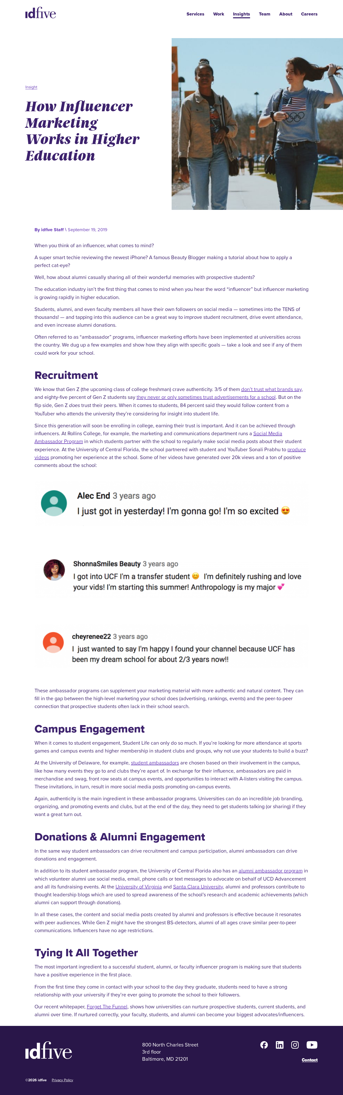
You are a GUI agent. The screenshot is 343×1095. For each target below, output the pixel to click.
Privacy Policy (62, 1080)
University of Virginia (139, 886)
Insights (241, 14)
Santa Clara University (198, 886)
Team (264, 14)
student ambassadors (155, 762)
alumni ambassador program (271, 870)
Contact (310, 1059)
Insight (31, 87)
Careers (309, 14)
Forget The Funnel (107, 1006)
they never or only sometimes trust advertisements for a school (206, 397)
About (285, 14)
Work (218, 14)
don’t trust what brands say (271, 389)
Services (195, 14)
